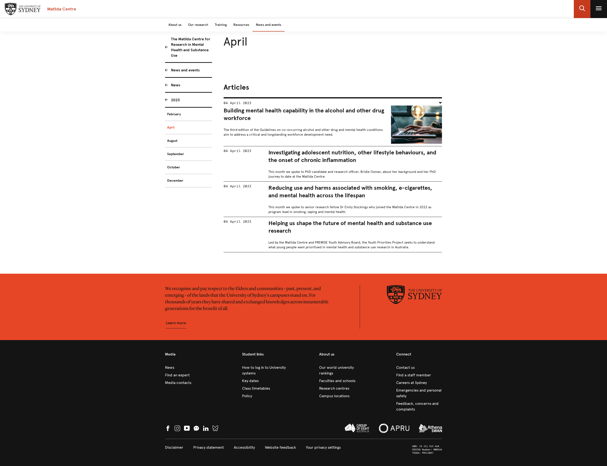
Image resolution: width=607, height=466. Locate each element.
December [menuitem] (175, 181)
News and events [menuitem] (185, 70)
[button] (582, 9)
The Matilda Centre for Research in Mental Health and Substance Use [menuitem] (190, 47)
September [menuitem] (175, 154)
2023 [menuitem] (175, 100)
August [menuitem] (172, 141)
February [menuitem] (174, 114)
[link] (188, 367)
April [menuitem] (171, 127)
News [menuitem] (175, 85)
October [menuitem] (173, 167)
